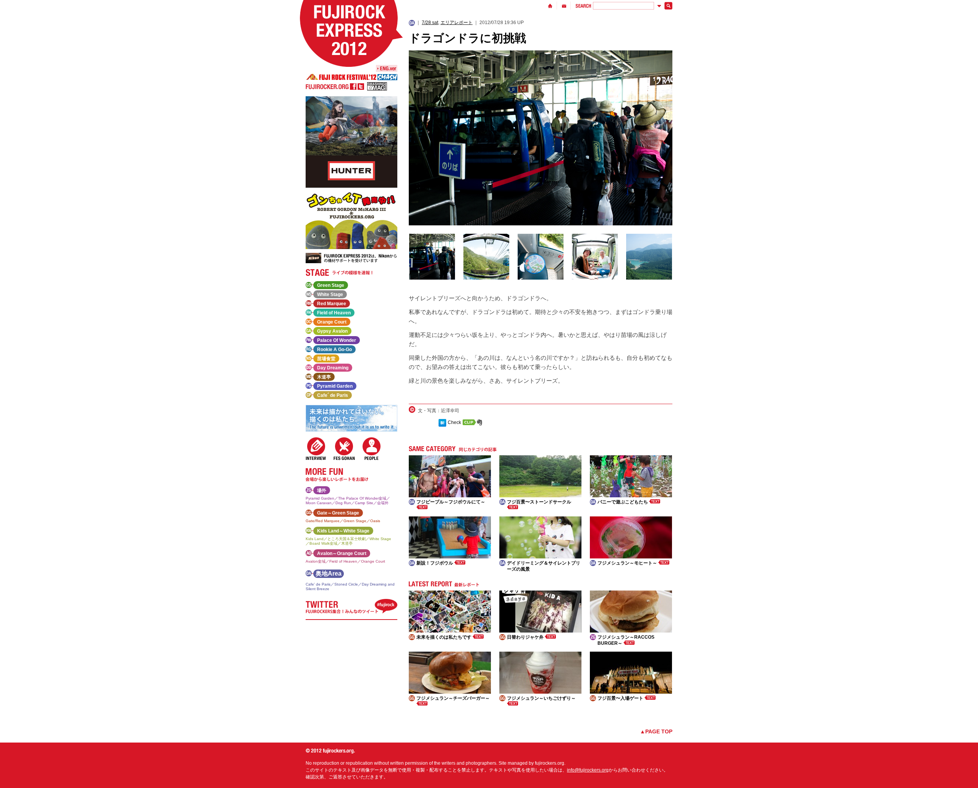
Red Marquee (331, 303)
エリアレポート (456, 22)
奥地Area (329, 573)
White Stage (330, 294)
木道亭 (324, 377)
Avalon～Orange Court (341, 553)
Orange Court (332, 322)
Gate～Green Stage (338, 513)
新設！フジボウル (435, 563)
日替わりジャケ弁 (526, 637)
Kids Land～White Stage (343, 531)
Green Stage (330, 285)
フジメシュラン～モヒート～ (627, 563)
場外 (321, 490)
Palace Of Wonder (336, 340)
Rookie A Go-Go (334, 349)
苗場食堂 (326, 358)
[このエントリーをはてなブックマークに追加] (442, 422)
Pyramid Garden (335, 386)
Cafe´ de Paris (332, 395)
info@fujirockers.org (588, 770)
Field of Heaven (334, 313)
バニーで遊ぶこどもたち (623, 502)
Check (454, 422)
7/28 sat (430, 22)
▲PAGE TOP (656, 731)
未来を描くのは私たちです (444, 637)
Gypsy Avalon (332, 331)
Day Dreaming (332, 368)
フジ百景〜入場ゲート (620, 698)
